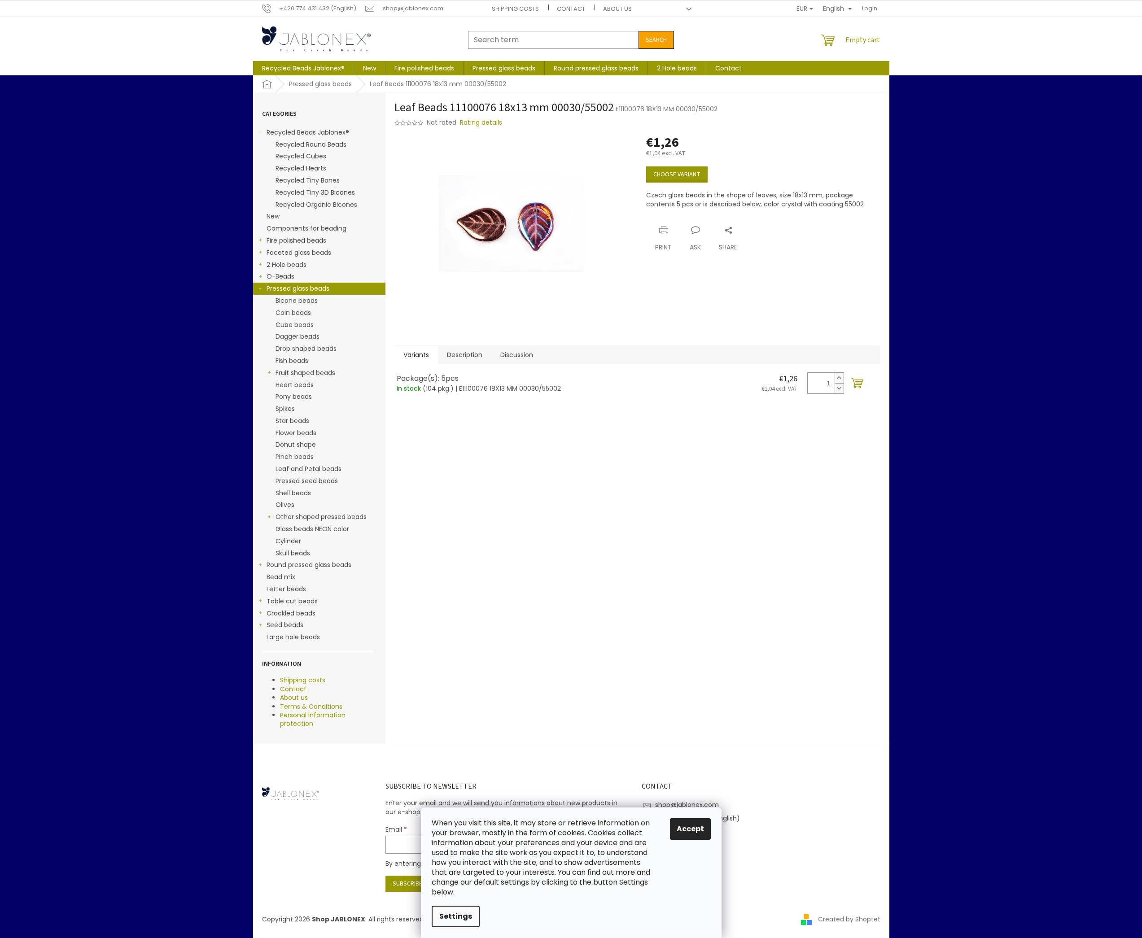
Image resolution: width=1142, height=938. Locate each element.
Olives (285, 504)
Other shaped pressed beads (321, 516)
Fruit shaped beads (305, 372)
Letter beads (286, 589)
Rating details (481, 122)
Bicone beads (297, 300)
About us (617, 8)
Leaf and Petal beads (308, 468)
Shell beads (293, 493)
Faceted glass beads (299, 252)
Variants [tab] (416, 354)
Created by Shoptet (849, 919)
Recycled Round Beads (311, 144)
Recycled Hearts (301, 168)
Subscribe (407, 883)
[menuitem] (303, 68)
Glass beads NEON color (312, 528)
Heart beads (295, 384)
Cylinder (288, 541)
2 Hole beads (286, 264)
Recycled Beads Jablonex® (308, 132)
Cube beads (295, 324)
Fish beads (292, 360)
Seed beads (285, 624)
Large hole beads (293, 637)
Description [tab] (464, 354)
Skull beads (293, 553)
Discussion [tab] (516, 354)
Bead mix (281, 576)
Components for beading (306, 228)
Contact (571, 8)
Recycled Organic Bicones (316, 204)
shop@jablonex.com (687, 804)
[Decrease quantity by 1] (839, 388)
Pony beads (294, 396)
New (273, 216)
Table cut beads (292, 601)
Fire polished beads (296, 240)
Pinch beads (295, 456)
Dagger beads (297, 336)
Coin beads (293, 312)
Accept (690, 829)
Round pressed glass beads (309, 564)
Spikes (285, 408)
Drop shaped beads (306, 348)
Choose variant (676, 174)
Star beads (292, 420)
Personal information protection (313, 719)
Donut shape (296, 444)
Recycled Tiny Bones (308, 180)
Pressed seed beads (307, 480)
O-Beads (280, 276)
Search (656, 39)
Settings (455, 916)
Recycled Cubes (301, 156)
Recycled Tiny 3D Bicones (315, 192)
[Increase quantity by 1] (839, 378)
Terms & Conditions (311, 706)
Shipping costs (515, 8)
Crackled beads (291, 613)
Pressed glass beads (298, 288)
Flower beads (296, 432)
